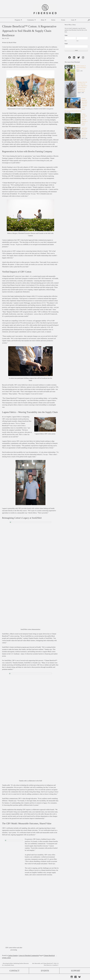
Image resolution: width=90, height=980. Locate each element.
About (42, 20)
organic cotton (6, 957)
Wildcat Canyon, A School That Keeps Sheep (81, 67)
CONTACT (14, 970)
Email (66, 43)
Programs (17, 20)
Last (77, 40)
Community (30, 20)
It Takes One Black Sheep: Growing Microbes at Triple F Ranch (85, 119)
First (66, 40)
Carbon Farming (13, 955)
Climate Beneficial (49, 955)
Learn (72, 20)
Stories (53, 20)
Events (63, 20)
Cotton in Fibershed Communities (29, 955)
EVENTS (45, 970)
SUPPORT (75, 970)
